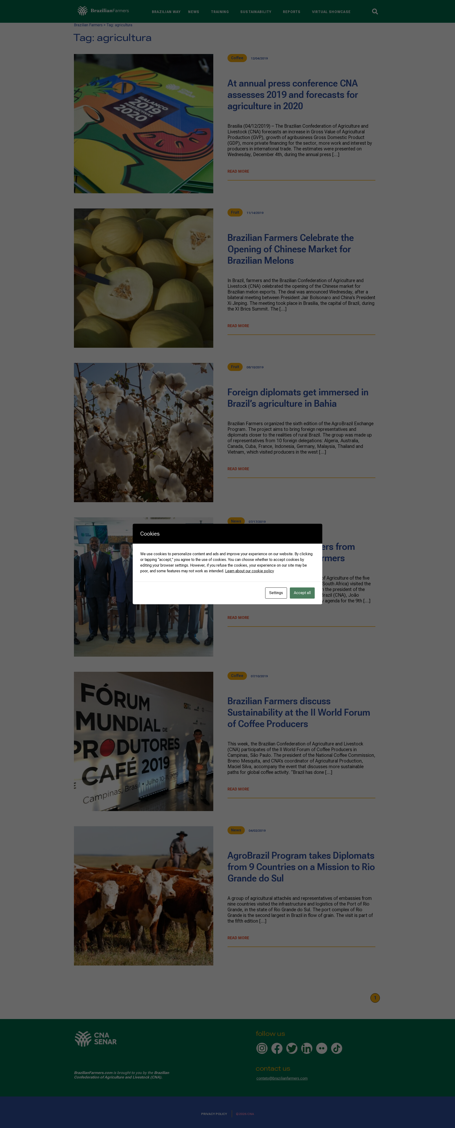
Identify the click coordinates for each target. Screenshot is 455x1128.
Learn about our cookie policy (249, 571)
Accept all (302, 593)
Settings (276, 593)
